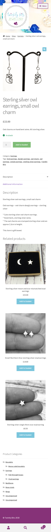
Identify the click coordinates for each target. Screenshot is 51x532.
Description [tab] (8, 177)
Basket (39, 525)
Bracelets (9, 462)
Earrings (21, 36)
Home (8, 36)
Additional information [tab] (13, 184)
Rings (8, 491)
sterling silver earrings (31, 162)
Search (25, 528)
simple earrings (16, 162)
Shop (14, 36)
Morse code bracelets (16, 466)
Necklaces (9, 483)
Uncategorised (11, 496)
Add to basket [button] (25, 301)
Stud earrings (13, 479)
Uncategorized (11, 500)
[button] (44, 49)
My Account (8, 528)
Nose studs (10, 487)
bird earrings (12, 159)
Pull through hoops (15, 475)
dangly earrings (24, 159)
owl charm (35, 159)
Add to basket (22, 144)
